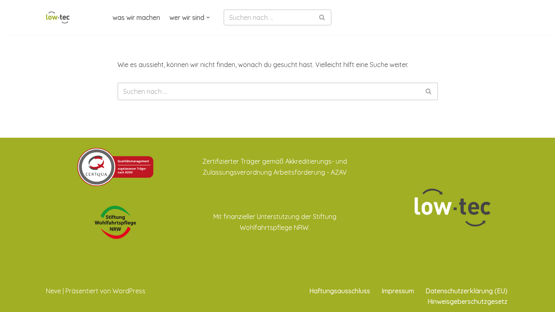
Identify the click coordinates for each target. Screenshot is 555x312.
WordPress (129, 291)
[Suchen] (322, 17)
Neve (53, 291)
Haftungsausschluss (339, 291)
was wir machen (136, 17)
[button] (208, 17)
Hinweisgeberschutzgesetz (467, 301)
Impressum (398, 291)
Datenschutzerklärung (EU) (466, 291)
